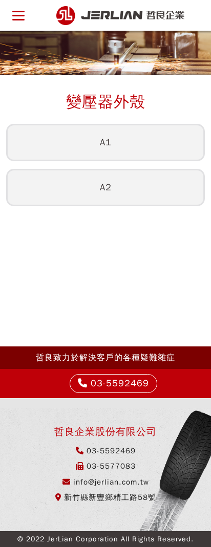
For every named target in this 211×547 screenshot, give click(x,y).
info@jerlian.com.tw (111, 482)
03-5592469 (118, 383)
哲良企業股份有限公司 (120, 15)
